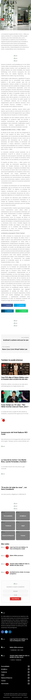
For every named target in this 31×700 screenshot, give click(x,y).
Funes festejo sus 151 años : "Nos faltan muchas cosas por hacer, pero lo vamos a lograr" (15, 406)
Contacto (26, 697)
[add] (15, 56)
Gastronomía (15, 683)
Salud (15, 675)
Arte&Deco (15, 669)
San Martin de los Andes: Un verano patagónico (20, 572)
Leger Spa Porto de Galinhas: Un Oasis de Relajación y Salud (19, 548)
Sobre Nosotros (6, 697)
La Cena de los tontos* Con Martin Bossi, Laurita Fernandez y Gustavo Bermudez (13, 461)
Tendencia (15, 672)
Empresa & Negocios (15, 677)
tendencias (13, 650)
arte (18, 650)
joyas (22, 650)
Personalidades (15, 666)
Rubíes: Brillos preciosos (16, 555)
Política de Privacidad (17, 697)
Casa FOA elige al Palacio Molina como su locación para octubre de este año (14, 378)
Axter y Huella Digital (22, 695)
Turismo (15, 680)
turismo (13, 659)
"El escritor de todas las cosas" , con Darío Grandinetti (14, 488)
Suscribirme (15, 599)
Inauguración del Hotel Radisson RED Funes (14, 433)
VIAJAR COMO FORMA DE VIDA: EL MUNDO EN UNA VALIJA (19, 564)
